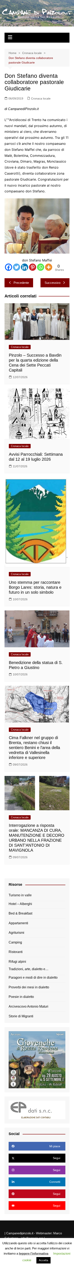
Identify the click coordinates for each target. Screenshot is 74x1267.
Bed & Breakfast (20, 913)
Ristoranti (16, 952)
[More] (48, 267)
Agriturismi (16, 932)
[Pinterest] (32, 267)
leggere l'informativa (33, 1253)
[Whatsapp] (40, 267)
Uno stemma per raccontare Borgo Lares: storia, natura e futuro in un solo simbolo (35, 587)
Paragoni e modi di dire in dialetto (33, 977)
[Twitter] (16, 267)
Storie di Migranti (21, 1016)
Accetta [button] (43, 1260)
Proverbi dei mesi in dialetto (29, 987)
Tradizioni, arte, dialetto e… (29, 969)
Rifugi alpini (17, 961)
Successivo (52, 282)
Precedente (21, 282)
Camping (15, 942)
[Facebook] (8, 267)
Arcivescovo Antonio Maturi (28, 1006)
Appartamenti (18, 923)
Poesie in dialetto (21, 996)
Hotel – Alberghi (20, 904)
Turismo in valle (20, 895)
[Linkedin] (24, 267)
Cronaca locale (41, 98)
